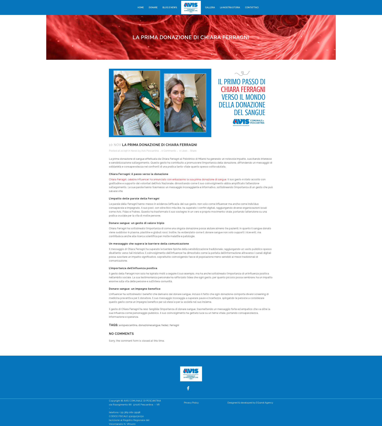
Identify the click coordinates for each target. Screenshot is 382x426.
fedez (165, 325)
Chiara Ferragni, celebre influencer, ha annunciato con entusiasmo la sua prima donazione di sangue (167, 179)
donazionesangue (149, 325)
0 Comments (168, 150)
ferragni (174, 325)
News (134, 150)
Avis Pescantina (150, 150)
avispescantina (128, 325)
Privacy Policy (191, 402)
